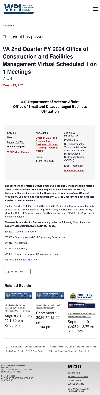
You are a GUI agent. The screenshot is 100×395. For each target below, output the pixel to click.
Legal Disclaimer (76, 384)
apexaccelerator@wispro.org (17, 378)
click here (33, 259)
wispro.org (7, 380)
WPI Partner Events (18, 152)
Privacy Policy (75, 380)
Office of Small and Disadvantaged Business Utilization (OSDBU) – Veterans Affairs (47, 144)
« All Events (8, 25)
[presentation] (18, 296)
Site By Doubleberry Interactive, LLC (78, 390)
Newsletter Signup (78, 377)
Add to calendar (18, 271)
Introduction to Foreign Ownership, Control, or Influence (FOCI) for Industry (17, 308)
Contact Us (74, 373)
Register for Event (74, 170)
